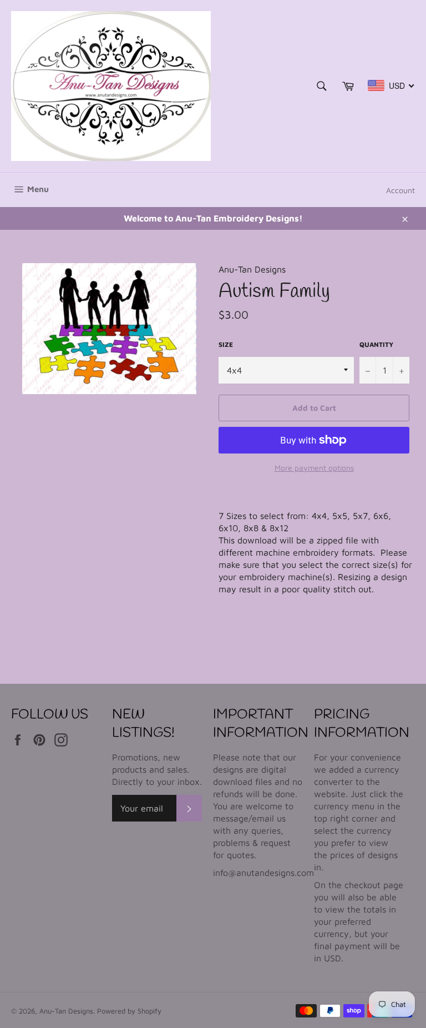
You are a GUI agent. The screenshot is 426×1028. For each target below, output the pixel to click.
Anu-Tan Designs (66, 1011)
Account (400, 190)
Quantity (376, 344)
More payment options (314, 467)
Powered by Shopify (129, 1011)
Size (226, 344)
